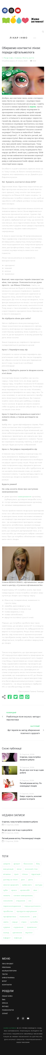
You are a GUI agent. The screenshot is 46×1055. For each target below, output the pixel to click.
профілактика (9, 916)
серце (15, 922)
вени (19, 869)
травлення (32, 927)
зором (33, 107)
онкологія (8, 901)
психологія (25, 916)
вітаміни (7, 874)
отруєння (20, 901)
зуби (5, 890)
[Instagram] (11, 10)
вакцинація (8, 869)
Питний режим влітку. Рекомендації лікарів (21, 838)
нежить (6, 895)
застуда (38, 885)
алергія (6, 864)
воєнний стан (31, 869)
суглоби (34, 922)
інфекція (18, 938)
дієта (30, 879)
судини (6, 927)
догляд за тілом (10, 879)
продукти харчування (27, 911)
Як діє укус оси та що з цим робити (17, 830)
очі (29, 901)
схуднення (18, 927)
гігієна (25, 874)
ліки (35, 890)
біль (38, 864)
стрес (24, 922)
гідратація (35, 874)
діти (23, 879)
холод (6, 932)
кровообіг (25, 890)
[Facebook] (5, 10)
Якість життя (28, 58)
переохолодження (12, 906)
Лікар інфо (8, 58)
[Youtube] (18, 10)
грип (16, 874)
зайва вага (27, 885)
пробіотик (8, 911)
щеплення (17, 932)
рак (34, 916)
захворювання (25, 496)
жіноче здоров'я (11, 885)
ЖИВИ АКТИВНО (10, 1028)
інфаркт (6, 938)
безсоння (28, 864)
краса (14, 890)
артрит (17, 864)
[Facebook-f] (18, 1018)
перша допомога (32, 906)
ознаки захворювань (23, 895)
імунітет (29, 932)
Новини (18, 58)
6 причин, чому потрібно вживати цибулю (20, 822)
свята (5, 922)
